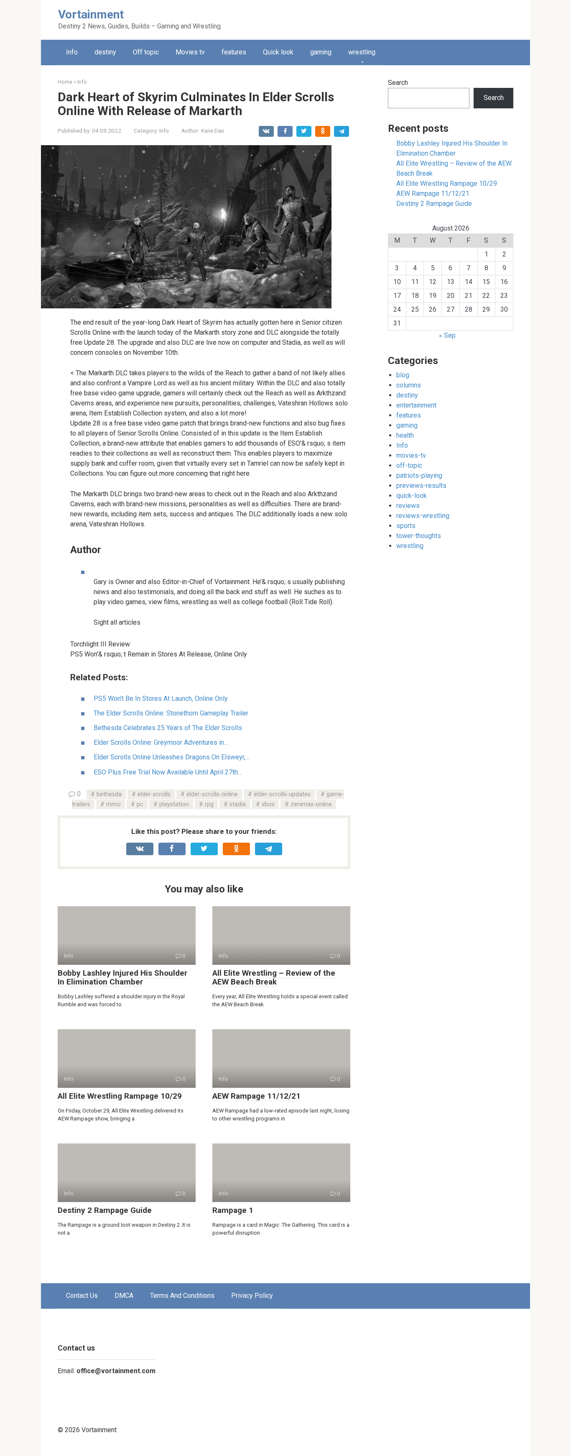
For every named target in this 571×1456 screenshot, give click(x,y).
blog (402, 375)
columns (408, 385)
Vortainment (91, 14)
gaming (320, 52)
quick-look (411, 496)
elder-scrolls (154, 794)
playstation (174, 804)
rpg (209, 804)
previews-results (421, 486)
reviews (408, 506)
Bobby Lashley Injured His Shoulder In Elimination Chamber (122, 977)
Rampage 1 (232, 1210)
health (405, 435)
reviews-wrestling (422, 516)
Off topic (146, 52)
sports (406, 526)
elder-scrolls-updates (282, 794)
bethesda (109, 794)
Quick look (278, 52)
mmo (113, 804)
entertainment (416, 405)
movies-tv (411, 455)
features (234, 52)
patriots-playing (419, 475)
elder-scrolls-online (212, 794)
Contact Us (82, 1296)
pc (140, 804)
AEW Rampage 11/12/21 (256, 1096)
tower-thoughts (418, 536)
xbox (268, 804)
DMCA (124, 1296)
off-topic (409, 465)
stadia (237, 804)
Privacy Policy (252, 1296)
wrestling (361, 52)
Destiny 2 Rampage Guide (105, 1210)
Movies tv (190, 52)
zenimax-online (311, 804)
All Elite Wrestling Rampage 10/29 (120, 1096)
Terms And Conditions (182, 1296)
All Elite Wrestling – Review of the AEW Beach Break (273, 977)
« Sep (447, 335)
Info (72, 52)
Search (398, 83)
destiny (105, 52)
